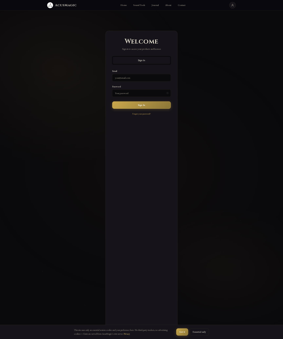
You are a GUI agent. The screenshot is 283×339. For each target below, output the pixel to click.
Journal (155, 5)
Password (116, 86)
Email (114, 71)
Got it (182, 331)
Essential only (199, 331)
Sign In (141, 60)
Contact (181, 5)
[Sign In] (232, 5)
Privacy (127, 333)
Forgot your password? (141, 113)
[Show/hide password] (167, 93)
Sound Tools (139, 5)
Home (124, 5)
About (168, 5)
